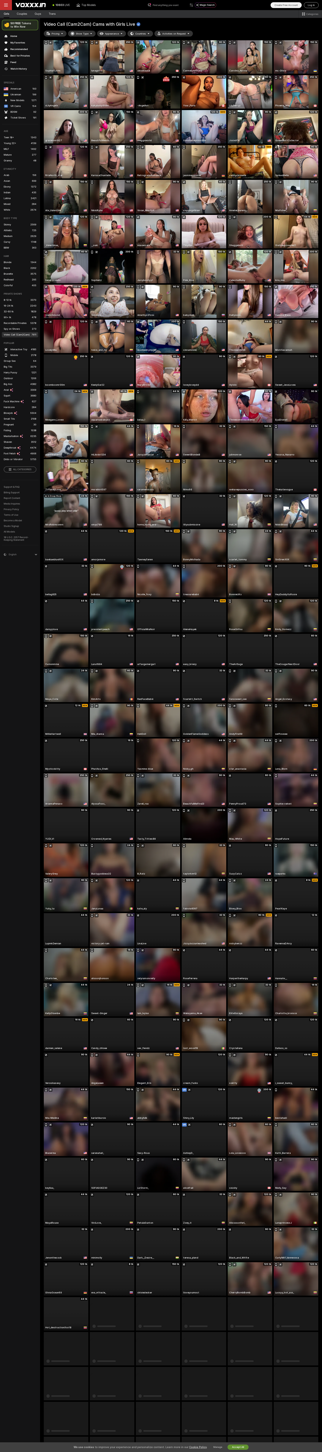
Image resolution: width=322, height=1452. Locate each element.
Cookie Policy (198, 1447)
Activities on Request (174, 33)
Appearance (112, 33)
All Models (9, 531)
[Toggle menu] (6, 5)
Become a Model (13, 520)
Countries (140, 33)
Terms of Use (11, 515)
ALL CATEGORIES (22, 469)
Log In (311, 5)
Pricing (55, 33)
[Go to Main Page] (30, 5)
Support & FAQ (12, 487)
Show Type (82, 33)
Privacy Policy (11, 509)
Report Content (12, 498)
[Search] (191, 5)
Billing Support (12, 492)
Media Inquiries (12, 503)
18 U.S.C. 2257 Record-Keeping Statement (16, 538)
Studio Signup (11, 526)
